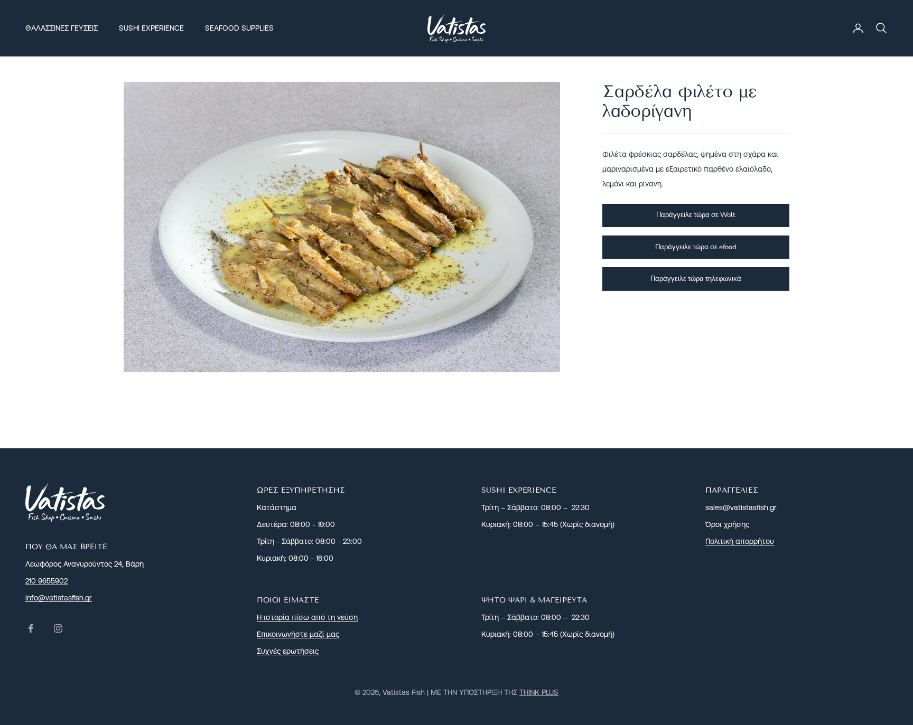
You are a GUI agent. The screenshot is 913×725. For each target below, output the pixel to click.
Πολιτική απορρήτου (739, 541)
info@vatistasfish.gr (58, 598)
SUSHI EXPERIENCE (151, 28)
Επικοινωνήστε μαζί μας (298, 634)
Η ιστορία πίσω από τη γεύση (307, 617)
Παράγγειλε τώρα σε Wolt (695, 215)
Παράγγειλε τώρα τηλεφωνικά (695, 278)
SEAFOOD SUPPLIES (239, 28)
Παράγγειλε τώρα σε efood (696, 246)
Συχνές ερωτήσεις (288, 651)
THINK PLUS (538, 692)
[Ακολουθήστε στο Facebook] (30, 628)
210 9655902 (46, 581)
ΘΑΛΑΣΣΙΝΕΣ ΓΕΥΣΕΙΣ (61, 28)
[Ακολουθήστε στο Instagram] (58, 628)
